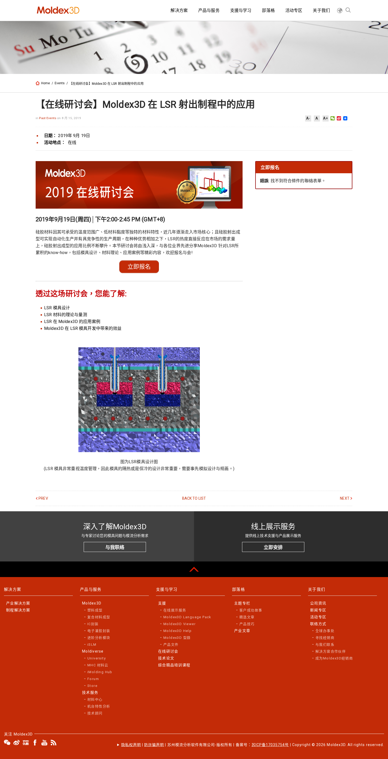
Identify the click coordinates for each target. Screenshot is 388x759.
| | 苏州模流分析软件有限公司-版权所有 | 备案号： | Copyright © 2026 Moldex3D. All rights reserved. (252, 745)
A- (308, 118)
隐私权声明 (131, 745)
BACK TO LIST (194, 498)
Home (45, 83)
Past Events (48, 118)
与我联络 (114, 547)
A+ (325, 118)
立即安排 (273, 547)
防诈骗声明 (154, 745)
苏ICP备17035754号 (270, 745)
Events (60, 83)
